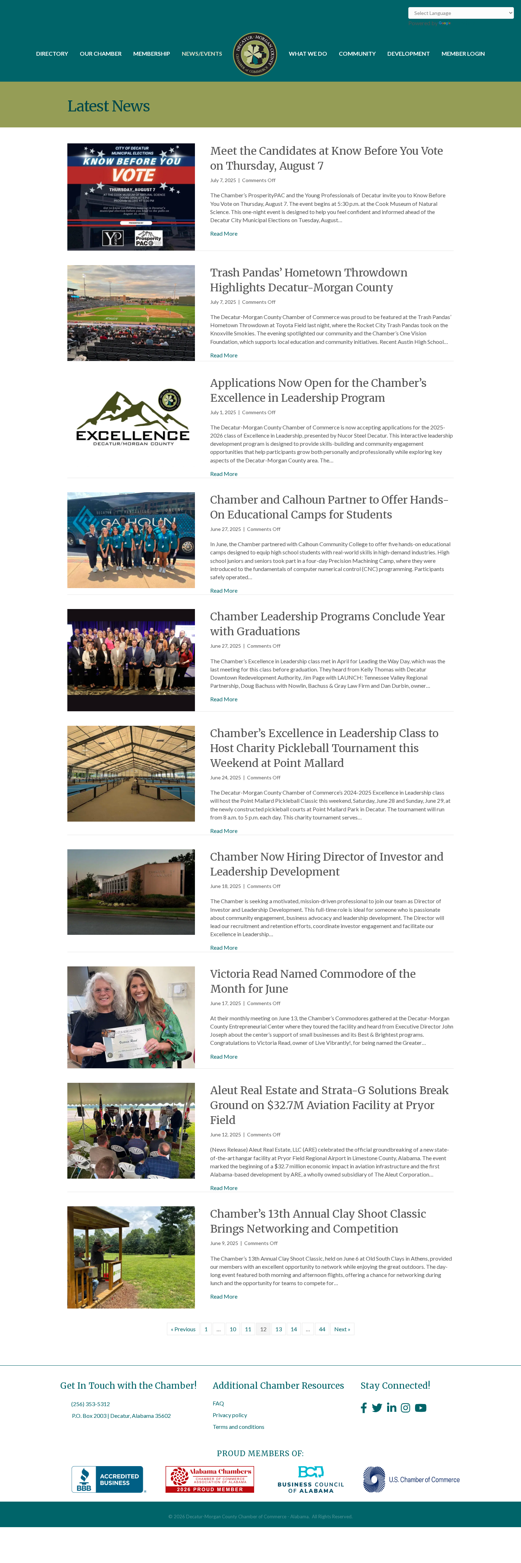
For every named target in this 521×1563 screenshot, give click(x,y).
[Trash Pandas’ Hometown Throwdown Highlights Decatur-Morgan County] (131, 312)
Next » (342, 1329)
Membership (151, 53)
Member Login (463, 53)
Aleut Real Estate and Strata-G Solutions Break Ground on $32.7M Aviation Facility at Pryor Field (329, 1105)
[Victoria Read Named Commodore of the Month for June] (131, 1016)
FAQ (218, 1403)
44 (322, 1329)
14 (294, 1329)
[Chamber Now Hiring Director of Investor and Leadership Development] (131, 891)
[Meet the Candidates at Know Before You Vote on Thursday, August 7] (131, 196)
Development (408, 53)
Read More (223, 233)
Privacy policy (230, 1414)
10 (233, 1329)
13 (278, 1329)
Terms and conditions (238, 1426)
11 (248, 1329)
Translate (463, 23)
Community (357, 53)
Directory (52, 53)
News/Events (202, 53)
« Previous (183, 1329)
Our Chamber (101, 53)
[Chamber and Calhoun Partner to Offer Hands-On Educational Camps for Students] (131, 539)
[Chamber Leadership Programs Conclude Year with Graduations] (131, 659)
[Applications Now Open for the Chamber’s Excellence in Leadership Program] (131, 420)
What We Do (308, 53)
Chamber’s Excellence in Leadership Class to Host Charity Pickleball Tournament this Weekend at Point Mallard (324, 748)
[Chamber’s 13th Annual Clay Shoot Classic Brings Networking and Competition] (131, 1256)
